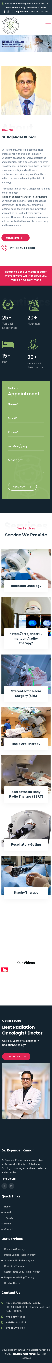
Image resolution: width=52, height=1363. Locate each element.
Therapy (8, 1218)
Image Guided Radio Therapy (20, 1254)
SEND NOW (19, 486)
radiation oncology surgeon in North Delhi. (24, 196)
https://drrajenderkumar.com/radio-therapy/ (26, 638)
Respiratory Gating (26, 844)
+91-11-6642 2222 (16, 1322)
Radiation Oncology (26, 586)
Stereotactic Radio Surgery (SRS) (26, 693)
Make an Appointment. (26, 280)
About (7, 1212)
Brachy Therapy (26, 892)
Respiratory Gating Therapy (19, 1277)
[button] (3, 43)
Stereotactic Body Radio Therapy (22, 1271)
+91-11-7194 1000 (15, 1328)
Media (7, 1223)
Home (7, 1206)
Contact (8, 1229)
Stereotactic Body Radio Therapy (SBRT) (26, 794)
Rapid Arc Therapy (26, 744)
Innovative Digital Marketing (34, 1349)
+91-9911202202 (39, 11)
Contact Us (12, 237)
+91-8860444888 (15, 1316)
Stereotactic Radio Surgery (19, 1260)
